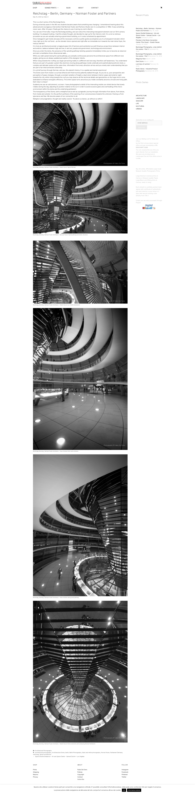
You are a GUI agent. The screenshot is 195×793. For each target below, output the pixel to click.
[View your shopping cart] (161, 7)
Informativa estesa (134, 790)
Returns (35, 774)
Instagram (125, 769)
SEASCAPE (139, 101)
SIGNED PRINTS (50, 8)
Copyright (80, 774)
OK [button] (124, 790)
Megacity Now (141, 59)
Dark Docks (140, 61)
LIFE (137, 103)
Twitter (124, 777)
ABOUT (80, 8)
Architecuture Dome (58, 752)
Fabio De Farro (82, 769)
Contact (80, 777)
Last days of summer (143, 64)
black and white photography (91, 752)
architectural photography (43, 752)
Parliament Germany (116, 752)
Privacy (35, 777)
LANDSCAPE (140, 98)
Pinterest (125, 774)
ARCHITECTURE (141, 95)
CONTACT (95, 8)
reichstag (36, 754)
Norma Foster (105, 752)
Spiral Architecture (45, 754)
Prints (35, 769)
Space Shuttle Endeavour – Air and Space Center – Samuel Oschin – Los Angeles (59, 756)
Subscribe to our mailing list (145, 120)
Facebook (125, 772)
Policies (79, 772)
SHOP (35, 8)
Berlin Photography (75, 752)
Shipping (36, 772)
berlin (67, 752)
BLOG (68, 8)
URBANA (139, 109)
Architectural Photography (43, 750)
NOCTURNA (140, 106)
